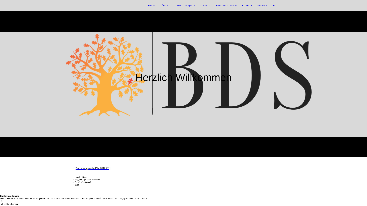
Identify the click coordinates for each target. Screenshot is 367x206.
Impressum (262, 5)
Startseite (152, 5)
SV (274, 5)
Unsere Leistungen (184, 5)
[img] (98, 10)
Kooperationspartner (225, 5)
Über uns (166, 5)
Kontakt (245, 5)
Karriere (204, 5)
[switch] (1, 201)
